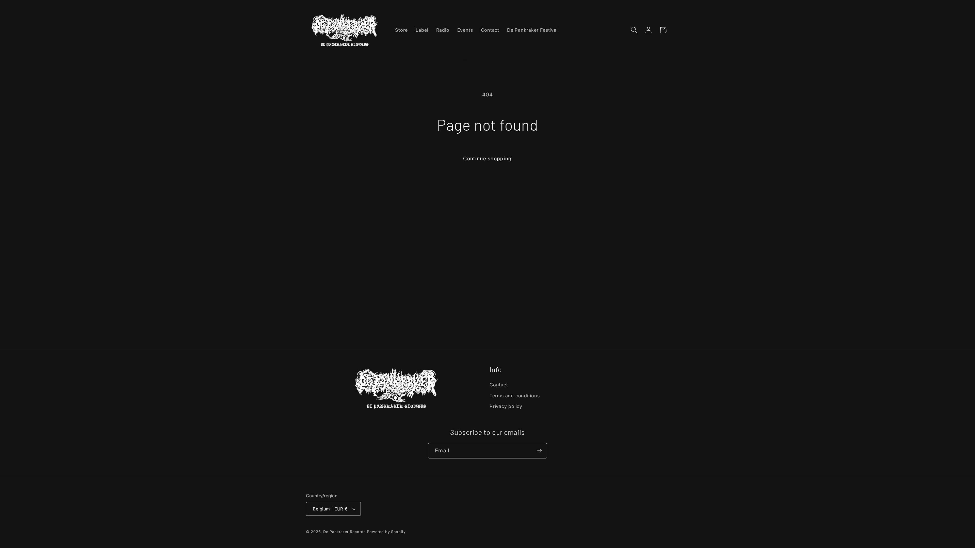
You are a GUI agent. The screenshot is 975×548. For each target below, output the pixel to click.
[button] (634, 30)
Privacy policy (506, 406)
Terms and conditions (515, 395)
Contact (499, 384)
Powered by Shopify (386, 531)
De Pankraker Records (344, 531)
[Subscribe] (539, 450)
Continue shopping (487, 159)
